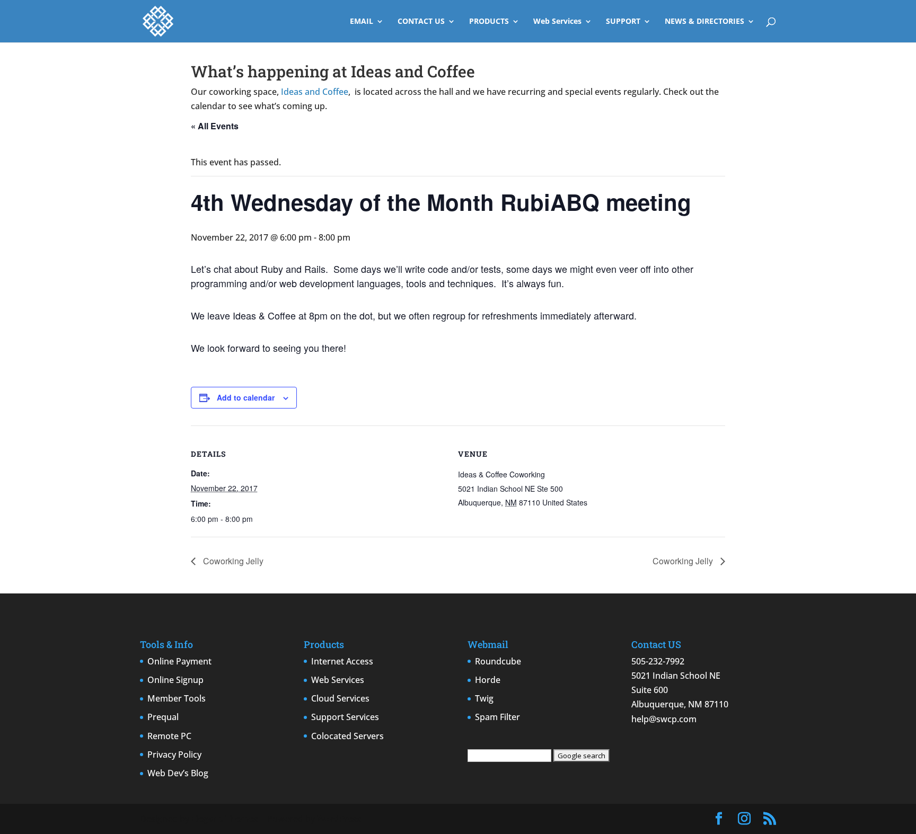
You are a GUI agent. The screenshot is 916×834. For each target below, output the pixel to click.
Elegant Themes (224, 818)
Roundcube (498, 661)
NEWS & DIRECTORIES (704, 21)
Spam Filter (497, 717)
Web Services (557, 21)
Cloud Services (340, 698)
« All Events (215, 126)
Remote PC (169, 736)
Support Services (345, 717)
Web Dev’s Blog (177, 773)
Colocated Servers (347, 736)
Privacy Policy (174, 754)
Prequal (163, 717)
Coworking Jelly (232, 561)
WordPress (339, 818)
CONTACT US (421, 21)
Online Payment (179, 661)
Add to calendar (246, 397)
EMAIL (361, 21)
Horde (487, 680)
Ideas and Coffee (314, 91)
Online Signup (175, 680)
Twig (484, 698)
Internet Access (342, 661)
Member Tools (176, 698)
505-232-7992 (657, 661)
